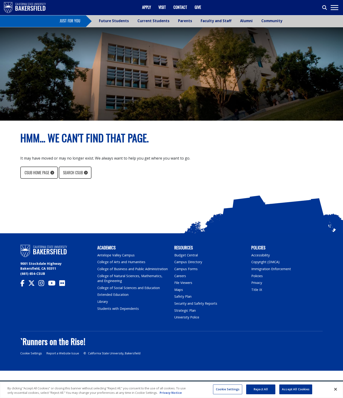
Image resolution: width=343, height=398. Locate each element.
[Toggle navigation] (334, 7)
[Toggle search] (324, 7)
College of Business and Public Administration (132, 269)
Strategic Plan (185, 310)
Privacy (256, 282)
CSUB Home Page (36, 172)
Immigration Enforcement (271, 269)
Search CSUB (73, 172)
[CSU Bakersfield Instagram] (43, 284)
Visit (162, 7)
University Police (186, 317)
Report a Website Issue (62, 353)
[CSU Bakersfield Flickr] (64, 284)
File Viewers (183, 282)
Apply (146, 7)
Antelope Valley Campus (116, 255)
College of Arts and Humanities (121, 262)
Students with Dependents (118, 308)
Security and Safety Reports (195, 303)
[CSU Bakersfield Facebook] (24, 284)
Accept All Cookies (295, 389)
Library (102, 301)
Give (198, 7)
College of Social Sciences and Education (128, 288)
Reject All (261, 389)
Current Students (153, 20)
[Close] (335, 389)
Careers (180, 276)
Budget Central (186, 255)
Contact (180, 7)
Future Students (114, 20)
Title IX (256, 289)
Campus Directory (188, 262)
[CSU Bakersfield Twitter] (33, 284)
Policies (257, 276)
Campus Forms (186, 269)
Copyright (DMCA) (265, 262)
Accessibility (260, 255)
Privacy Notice (171, 393)
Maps (178, 289)
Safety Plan (183, 296)
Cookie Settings (31, 353)
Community (271, 20)
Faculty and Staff (216, 20)
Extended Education (113, 294)
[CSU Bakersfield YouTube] (53, 284)
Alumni (246, 20)
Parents (185, 20)
